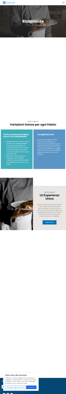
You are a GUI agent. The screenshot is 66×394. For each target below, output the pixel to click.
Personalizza (10, 387)
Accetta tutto (31, 387)
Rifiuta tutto (20, 387)
